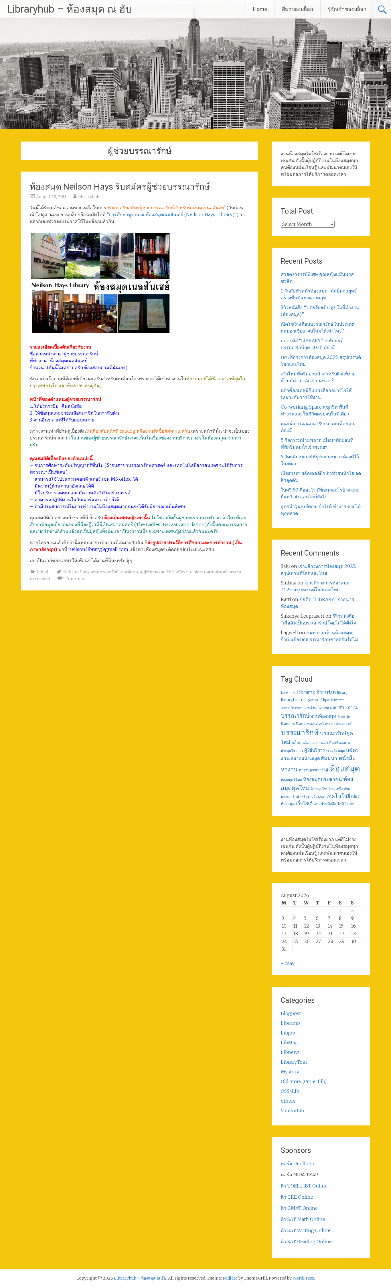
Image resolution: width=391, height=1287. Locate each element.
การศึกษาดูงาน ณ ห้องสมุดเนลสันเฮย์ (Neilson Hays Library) (171, 214)
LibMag (289, 1042)
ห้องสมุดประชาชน (322, 779)
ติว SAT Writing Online (305, 1230)
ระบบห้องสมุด (335, 751)
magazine (310, 699)
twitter (339, 700)
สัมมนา (329, 758)
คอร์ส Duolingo (297, 1163)
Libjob (43, 571)
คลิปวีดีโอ (338, 707)
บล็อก (296, 742)
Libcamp (306, 692)
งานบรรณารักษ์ (105, 571)
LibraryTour (294, 1062)
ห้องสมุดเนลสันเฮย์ (211, 571)
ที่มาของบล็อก (297, 9)
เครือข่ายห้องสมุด (312, 797)
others (288, 1101)
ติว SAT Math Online (303, 1219)
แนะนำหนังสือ (325, 803)
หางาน (289, 769)
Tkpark (327, 700)
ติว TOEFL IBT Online (304, 1186)
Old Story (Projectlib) (304, 1081)
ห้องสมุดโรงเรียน (323, 789)
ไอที (340, 804)
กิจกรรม (323, 708)
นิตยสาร (288, 723)
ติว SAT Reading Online (306, 1241)
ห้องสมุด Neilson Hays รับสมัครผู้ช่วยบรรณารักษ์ (120, 187)
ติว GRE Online (297, 1197)
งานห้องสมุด (131, 571)
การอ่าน (310, 707)
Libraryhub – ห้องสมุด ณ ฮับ (69, 9)
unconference (291, 708)
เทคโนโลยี (338, 796)
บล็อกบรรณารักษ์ (314, 743)
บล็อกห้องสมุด (338, 743)
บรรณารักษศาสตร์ (338, 724)
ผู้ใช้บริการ (314, 750)
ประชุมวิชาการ (292, 750)
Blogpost (291, 1013)
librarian (326, 692)
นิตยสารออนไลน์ (310, 723)
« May (288, 963)
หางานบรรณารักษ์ (313, 770)
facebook (288, 693)
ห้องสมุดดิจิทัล (291, 780)
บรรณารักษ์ (300, 732)
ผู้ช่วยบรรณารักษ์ (159, 571)
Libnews (290, 1052)
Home (260, 9)
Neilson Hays (76, 571)
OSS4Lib (290, 1091)
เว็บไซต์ (304, 803)
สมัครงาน (184, 571)
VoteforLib (292, 1110)
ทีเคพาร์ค (343, 717)
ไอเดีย (349, 804)
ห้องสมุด (344, 768)
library (342, 693)
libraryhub (88, 196)
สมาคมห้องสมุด (305, 758)
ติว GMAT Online (299, 1208)
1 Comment (74, 578)
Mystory (290, 1072)
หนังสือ (347, 757)
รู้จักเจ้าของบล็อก (347, 9)
